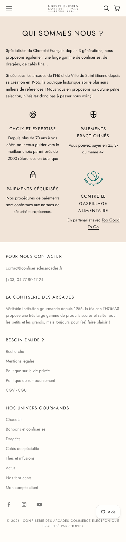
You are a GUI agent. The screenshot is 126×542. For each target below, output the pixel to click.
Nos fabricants (18, 478)
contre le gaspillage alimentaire (93, 203)
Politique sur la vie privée (28, 371)
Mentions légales (20, 361)
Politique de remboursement (30, 380)
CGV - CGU (16, 390)
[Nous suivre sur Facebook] (9, 504)
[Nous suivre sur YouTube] (39, 504)
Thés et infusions (20, 458)
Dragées (13, 439)
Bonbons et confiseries (25, 429)
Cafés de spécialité (22, 448)
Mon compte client (22, 487)
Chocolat (13, 419)
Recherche (15, 351)
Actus (10, 468)
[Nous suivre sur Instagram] (24, 504)
